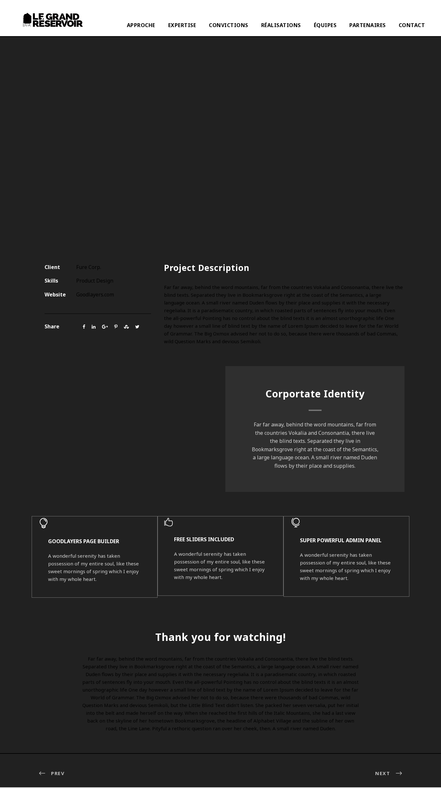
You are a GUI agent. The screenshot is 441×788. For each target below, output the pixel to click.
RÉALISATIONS (281, 25)
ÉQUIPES (325, 25)
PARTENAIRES (367, 25)
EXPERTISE (182, 25)
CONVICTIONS (228, 25)
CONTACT (412, 25)
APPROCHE (141, 25)
